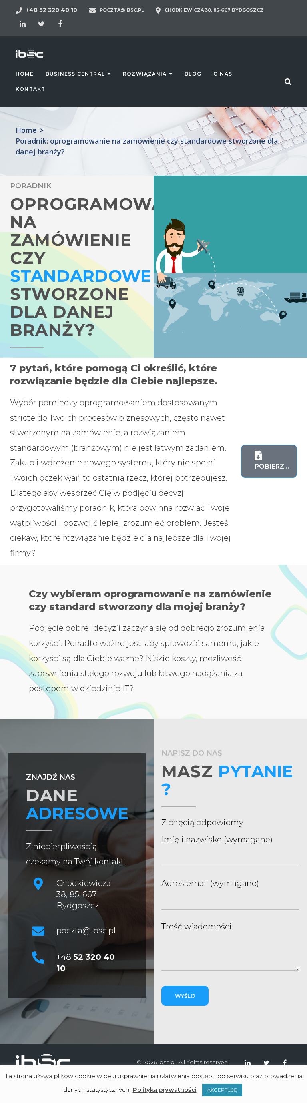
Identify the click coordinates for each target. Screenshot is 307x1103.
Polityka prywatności (165, 1089)
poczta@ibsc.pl (122, 10)
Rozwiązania (145, 74)
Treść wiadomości (196, 926)
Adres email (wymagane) (210, 883)
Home (25, 74)
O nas (222, 74)
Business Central (75, 74)
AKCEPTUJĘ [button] (222, 1090)
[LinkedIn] (22, 24)
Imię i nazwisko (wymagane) (217, 839)
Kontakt (30, 89)
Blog (193, 74)
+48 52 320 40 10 (51, 10)
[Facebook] (60, 24)
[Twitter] (41, 24)
